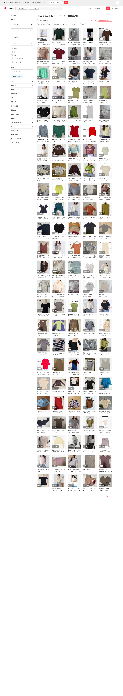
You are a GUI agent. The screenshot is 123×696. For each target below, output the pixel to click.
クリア (31, 15)
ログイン (91, 8)
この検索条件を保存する (105, 20)
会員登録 (97, 8)
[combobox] (38, 8)
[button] (26, 8)
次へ (108, 496)
